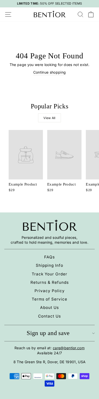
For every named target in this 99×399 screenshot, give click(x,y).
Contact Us (49, 316)
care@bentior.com (69, 348)
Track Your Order (49, 274)
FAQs (49, 257)
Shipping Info (49, 265)
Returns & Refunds (49, 282)
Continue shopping (49, 72)
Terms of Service (49, 299)
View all (49, 118)
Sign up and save (48, 333)
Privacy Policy (50, 290)
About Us (49, 307)
